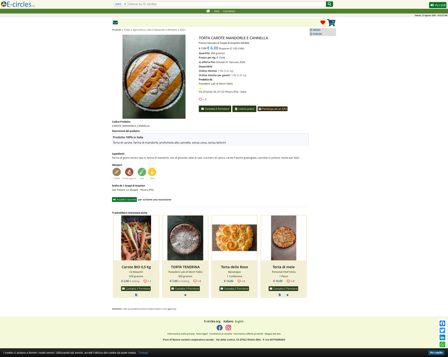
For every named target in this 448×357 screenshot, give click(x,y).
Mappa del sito (273, 333)
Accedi (440, 5)
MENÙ (316, 30)
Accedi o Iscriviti (126, 199)
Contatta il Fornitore (216, 108)
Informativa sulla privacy (181, 333)
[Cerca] (329, 4)
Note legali (202, 333)
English (239, 321)
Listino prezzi (246, 108)
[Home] (208, 11)
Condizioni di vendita (220, 333)
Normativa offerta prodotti (248, 333)
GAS (216, 11)
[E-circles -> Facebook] (219, 329)
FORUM (317, 34)
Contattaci (229, 11)
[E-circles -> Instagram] (228, 329)
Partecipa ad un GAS (274, 108)
